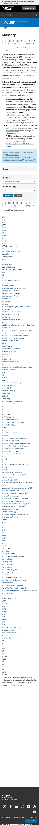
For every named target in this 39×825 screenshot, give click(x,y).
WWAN (4, 667)
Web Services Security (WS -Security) (15, 335)
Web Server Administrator (11, 320)
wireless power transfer (10, 509)
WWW (4, 672)
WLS (3, 530)
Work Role (5, 551)
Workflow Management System (13, 556)
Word (4, 546)
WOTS (4, 601)
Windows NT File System (10, 441)
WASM (4, 259)
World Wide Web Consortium (12, 585)
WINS (4, 462)
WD (3, 275)
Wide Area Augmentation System (13, 401)
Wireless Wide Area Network (12, 517)
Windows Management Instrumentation (16, 438)
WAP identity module (9, 246)
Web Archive (6, 299)
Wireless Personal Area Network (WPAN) (16, 504)
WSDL (4, 646)
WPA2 (4, 609)
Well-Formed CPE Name (10, 362)
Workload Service (8, 572)
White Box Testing (8, 391)
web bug (5, 304)
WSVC (4, 662)
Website (4, 356)
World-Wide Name (8, 593)
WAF (3, 233)
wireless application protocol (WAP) (15, 475)
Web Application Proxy (10, 296)
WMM (4, 541)
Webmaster (6, 354)
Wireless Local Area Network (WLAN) (15, 493)
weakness (5, 283)
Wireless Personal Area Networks (14, 506)
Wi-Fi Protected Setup (9, 425)
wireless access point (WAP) (12, 472)
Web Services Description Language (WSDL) (17, 330)
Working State (7, 567)
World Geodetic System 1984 (12, 577)
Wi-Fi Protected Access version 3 (13, 422)
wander (4, 241)
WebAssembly (7, 346)
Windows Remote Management (13, 449)
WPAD (4, 614)
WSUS (4, 659)
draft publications (12, 131)
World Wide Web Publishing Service (14, 588)
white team (6, 393)
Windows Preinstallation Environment (15, 446)
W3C (3, 222)
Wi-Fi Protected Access (10, 420)
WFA (3, 372)
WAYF (4, 272)
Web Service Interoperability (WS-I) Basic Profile (19, 325)
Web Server (6, 317)
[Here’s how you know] (19, 2)
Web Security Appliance (10, 314)
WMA (3, 533)
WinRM (4, 459)
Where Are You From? (9, 385)
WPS (3, 622)
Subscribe (31, 820)
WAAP (4, 225)
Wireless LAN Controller (10, 491)
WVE (3, 664)
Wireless (5, 470)
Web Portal (6, 309)
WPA (3, 606)
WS (3, 640)
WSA (3, 643)
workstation (6, 575)
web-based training (9, 351)
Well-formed (6, 359)
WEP (3, 364)
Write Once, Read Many (10, 633)
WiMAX (4, 427)
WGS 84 (4, 378)
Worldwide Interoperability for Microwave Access (19, 591)
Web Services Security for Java (13, 338)
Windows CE (6, 435)
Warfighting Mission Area (11, 251)
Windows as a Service (9, 433)
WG (3, 375)
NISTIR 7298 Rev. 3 (12, 155)
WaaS (4, 230)
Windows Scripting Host (10, 451)
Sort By (6, 178)
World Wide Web (8, 583)
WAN (3, 238)
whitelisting (6, 399)
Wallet (4, 235)
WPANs (4, 619)
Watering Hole (7, 264)
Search (6, 169)
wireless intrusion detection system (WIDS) (17, 488)
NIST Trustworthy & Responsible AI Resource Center (20, 144)
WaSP (4, 262)
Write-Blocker (7, 638)
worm (4, 596)
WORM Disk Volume (9, 598)
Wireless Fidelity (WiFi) (10, 480)
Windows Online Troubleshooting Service (17, 443)
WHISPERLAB (6, 388)
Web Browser (6, 301)
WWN (4, 669)
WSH (3, 648)
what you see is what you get (12, 383)
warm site (5, 254)
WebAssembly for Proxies (11, 349)
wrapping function (8, 630)
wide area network (8, 404)
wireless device (7, 477)
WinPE (4, 456)
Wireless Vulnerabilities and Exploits (15, 514)
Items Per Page (9, 186)
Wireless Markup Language (11, 496)
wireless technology (9, 512)
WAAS (4, 228)
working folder (7, 562)
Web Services (6, 328)
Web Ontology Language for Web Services (17, 306)
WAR (3, 249)
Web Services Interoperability (12, 333)
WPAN (4, 617)
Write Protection (8, 635)
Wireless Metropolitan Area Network (15, 498)
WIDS (4, 409)
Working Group (7, 564)
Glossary (9, 141)
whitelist (5, 396)
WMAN (4, 535)
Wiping (4, 467)
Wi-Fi (3, 412)
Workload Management (10, 569)
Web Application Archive (10, 291)
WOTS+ (4, 604)
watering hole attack (9, 267)
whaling (4, 380)
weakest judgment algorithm (12, 280)
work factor (6, 548)
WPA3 (4, 612)
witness (4, 520)
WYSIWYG (5, 675)
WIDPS (4, 406)
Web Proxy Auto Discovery (11, 312)
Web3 (4, 343)
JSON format (27, 157)
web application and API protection (14, 288)
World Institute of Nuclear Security (14, 580)
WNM (3, 543)
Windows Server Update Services (13, 454)
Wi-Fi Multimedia (8, 417)
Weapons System (8, 285)
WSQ (3, 654)
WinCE (4, 430)
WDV (3, 278)
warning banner (7, 257)
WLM (3, 527)
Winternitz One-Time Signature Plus (15, 464)
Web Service (6, 322)
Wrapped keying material (11, 627)
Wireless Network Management (13, 501)
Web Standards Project (10, 341)
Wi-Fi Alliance (6, 414)
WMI (3, 538)
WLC (3, 525)
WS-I (3, 651)
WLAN (4, 522)
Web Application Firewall (11, 293)
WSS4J (4, 656)
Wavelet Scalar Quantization (12, 270)
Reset (18, 195)
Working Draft (7, 559)
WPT (3, 625)
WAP (3, 243)
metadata (30, 160)
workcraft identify (8, 554)
